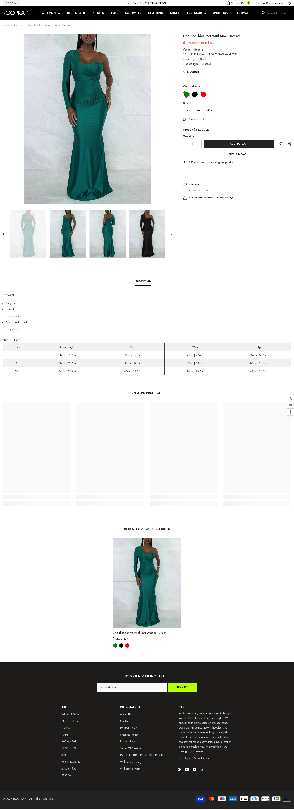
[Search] (275, 13)
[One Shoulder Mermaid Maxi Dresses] (147, 583)
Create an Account (275, 3)
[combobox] (275, 13)
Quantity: (189, 136)
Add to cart (239, 144)
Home (6, 25)
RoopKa (198, 50)
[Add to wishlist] (281, 144)
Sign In (259, 3)
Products (18, 25)
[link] (37, 497)
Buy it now (237, 154)
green (115, 645)
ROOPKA (11, 3)
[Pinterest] (179, 769)
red (127, 645)
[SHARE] (288, 144)
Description (143, 281)
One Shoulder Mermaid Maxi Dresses (139, 633)
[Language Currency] (289, 3)
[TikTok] (187, 769)
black (121, 645)
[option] (88, 119)
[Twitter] (202, 769)
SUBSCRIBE (183, 687)
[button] (3, 233)
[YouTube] (194, 769)
